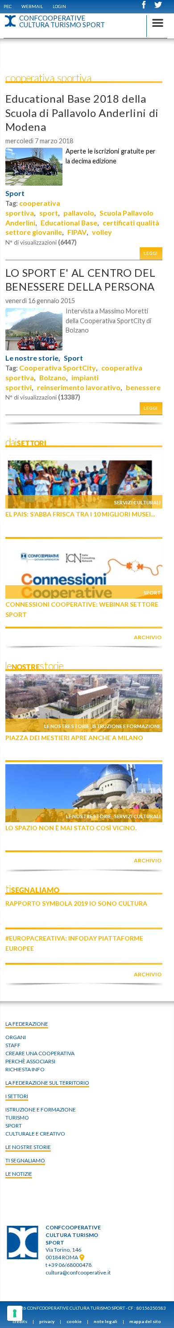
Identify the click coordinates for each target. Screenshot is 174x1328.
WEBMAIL (32, 6)
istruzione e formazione (40, 1109)
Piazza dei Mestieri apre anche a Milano (74, 737)
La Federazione (26, 1023)
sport (48, 212)
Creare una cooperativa (40, 1053)
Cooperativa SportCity (57, 367)
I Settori (16, 1096)
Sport (15, 193)
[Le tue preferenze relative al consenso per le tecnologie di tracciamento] (14, 1313)
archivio (148, 637)
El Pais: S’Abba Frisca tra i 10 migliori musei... (80, 514)
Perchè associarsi (30, 1061)
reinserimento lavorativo (78, 387)
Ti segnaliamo (25, 1160)
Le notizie (18, 1173)
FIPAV (77, 232)
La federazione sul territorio (47, 1082)
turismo (17, 1117)
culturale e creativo (35, 1133)
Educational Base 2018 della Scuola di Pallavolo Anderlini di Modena (82, 112)
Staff (13, 1045)
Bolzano (52, 377)
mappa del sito (145, 1321)
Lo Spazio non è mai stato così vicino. (71, 828)
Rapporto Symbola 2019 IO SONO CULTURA (76, 903)
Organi (15, 1037)
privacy (46, 1321)
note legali (105, 1321)
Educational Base (69, 222)
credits (19, 1321)
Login (59, 6)
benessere (143, 387)
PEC (8, 6)
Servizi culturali (137, 502)
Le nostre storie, (32, 358)
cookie (74, 1321)
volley (102, 232)
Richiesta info (25, 1069)
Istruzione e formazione (126, 726)
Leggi (151, 253)
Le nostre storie (66, 726)
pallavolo (78, 212)
